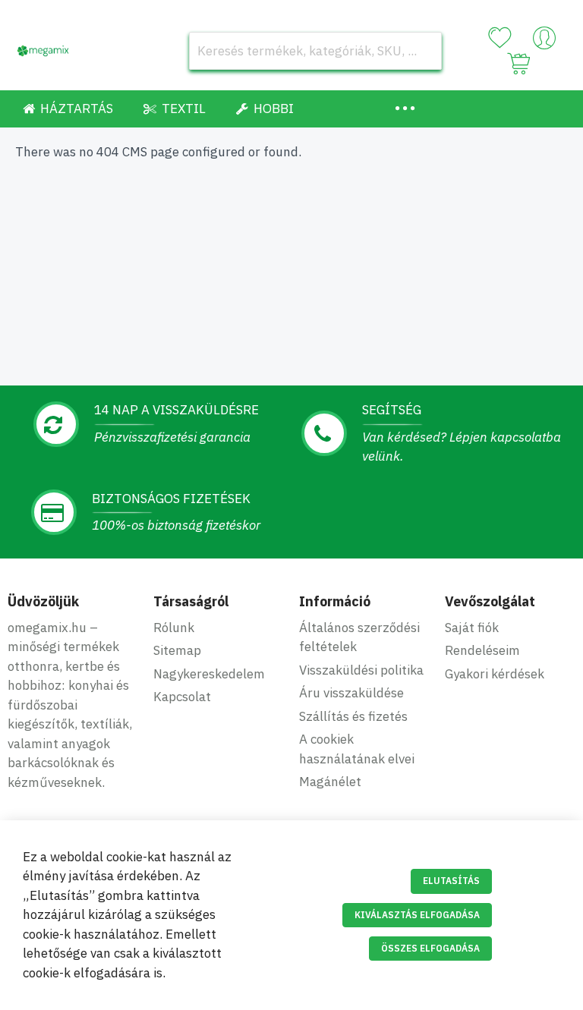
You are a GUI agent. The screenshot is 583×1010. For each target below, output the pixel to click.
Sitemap (177, 650)
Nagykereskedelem (209, 673)
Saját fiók (472, 627)
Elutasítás (451, 880)
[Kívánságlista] (499, 38)
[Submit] (423, 51)
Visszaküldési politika (361, 670)
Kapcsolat (182, 696)
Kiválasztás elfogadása (417, 914)
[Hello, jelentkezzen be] (544, 41)
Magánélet (330, 781)
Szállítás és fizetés (353, 716)
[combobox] (315, 51)
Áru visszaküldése (351, 692)
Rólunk (173, 627)
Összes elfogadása (430, 948)
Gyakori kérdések (494, 673)
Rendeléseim (482, 650)
